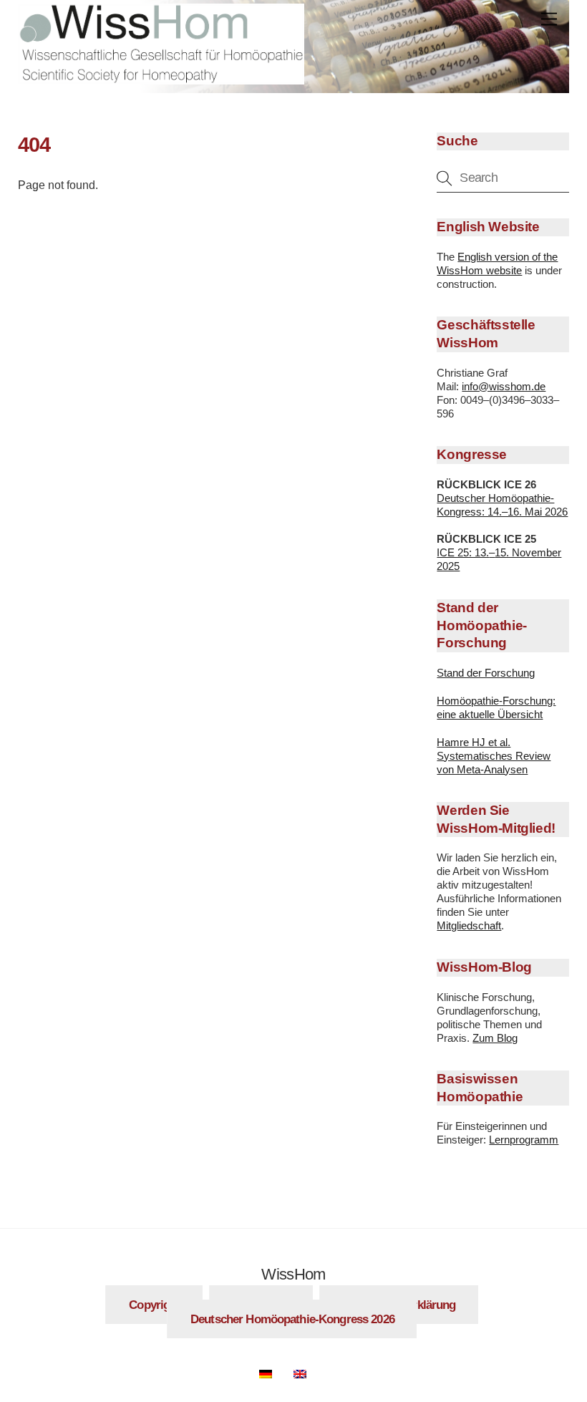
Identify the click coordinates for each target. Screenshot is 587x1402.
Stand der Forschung (486, 673)
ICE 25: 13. (463, 552)
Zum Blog (495, 1038)
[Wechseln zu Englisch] (307, 1371)
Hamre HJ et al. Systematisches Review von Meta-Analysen (493, 755)
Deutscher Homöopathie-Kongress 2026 (292, 1319)
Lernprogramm (523, 1139)
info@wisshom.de (503, 386)
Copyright (154, 1304)
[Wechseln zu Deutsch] (272, 1371)
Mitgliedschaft (469, 925)
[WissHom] (161, 78)
